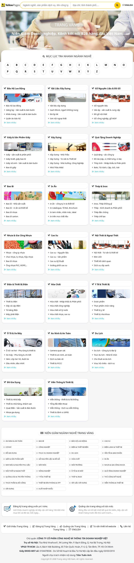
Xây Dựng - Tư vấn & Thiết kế (63, 159)
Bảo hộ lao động (16, 88)
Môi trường (76, 465)
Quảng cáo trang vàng (96, 506)
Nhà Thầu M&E (56, 167)
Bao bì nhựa (11, 212)
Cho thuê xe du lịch (102, 359)
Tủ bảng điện (12, 310)
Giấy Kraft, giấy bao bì (16, 159)
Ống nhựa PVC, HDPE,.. (16, 265)
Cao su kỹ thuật (57, 261)
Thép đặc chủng (101, 212)
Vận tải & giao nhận (113, 453)
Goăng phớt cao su (58, 265)
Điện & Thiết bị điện (17, 284)
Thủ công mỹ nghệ (112, 477)
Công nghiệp (44, 447)
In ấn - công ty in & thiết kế (62, 203)
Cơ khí (8, 447)
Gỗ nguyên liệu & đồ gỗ (108, 88)
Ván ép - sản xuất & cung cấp (107, 110)
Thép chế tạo (99, 216)
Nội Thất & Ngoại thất (106, 235)
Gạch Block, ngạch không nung (64, 110)
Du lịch (99, 333)
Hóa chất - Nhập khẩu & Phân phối (65, 301)
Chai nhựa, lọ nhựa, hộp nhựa (19, 256)
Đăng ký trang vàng (30, 506)
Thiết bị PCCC (56, 363)
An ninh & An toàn (61, 333)
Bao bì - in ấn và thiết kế (17, 208)
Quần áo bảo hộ (13, 118)
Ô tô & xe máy (14, 333)
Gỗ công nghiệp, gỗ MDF (105, 118)
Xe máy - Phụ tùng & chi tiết (18, 354)
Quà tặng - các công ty (104, 154)
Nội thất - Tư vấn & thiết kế (106, 252)
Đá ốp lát (54, 114)
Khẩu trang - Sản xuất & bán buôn (21, 114)
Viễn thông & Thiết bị (62, 382)
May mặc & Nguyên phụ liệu (18, 465)
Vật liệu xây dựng (60, 88)
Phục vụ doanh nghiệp (49, 453)
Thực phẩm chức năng (104, 305)
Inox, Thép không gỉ (103, 203)
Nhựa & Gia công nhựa (19, 235)
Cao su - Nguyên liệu (59, 252)
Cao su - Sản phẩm (58, 256)
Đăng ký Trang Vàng (46, 526)
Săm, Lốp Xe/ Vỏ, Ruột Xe (17, 359)
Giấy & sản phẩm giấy (18, 137)
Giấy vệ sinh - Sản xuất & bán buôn (22, 163)
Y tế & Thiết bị (102, 284)
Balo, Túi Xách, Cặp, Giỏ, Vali (106, 167)
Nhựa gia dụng (12, 412)
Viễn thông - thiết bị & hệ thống (64, 399)
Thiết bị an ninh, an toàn (61, 354)
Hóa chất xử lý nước (59, 310)
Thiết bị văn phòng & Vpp (50, 483)
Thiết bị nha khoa (102, 314)
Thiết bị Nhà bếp (13, 399)
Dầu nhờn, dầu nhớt (15, 363)
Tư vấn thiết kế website (105, 526)
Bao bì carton (12, 216)
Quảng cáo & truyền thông (18, 477)
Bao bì (10, 186)
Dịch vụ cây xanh (101, 265)
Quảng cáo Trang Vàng (74, 526)
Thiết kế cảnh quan (102, 261)
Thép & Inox (101, 186)
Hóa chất (56, 284)
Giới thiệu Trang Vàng (17, 526)
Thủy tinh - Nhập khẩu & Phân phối (110, 163)
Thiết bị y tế (99, 310)
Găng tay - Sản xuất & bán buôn (20, 110)
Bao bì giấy (11, 167)
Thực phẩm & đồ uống (16, 483)
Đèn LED (98, 256)
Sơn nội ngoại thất (58, 118)
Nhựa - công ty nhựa (15, 252)
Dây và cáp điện (13, 305)
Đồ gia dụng (13, 382)
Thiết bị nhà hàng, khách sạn (19, 403)
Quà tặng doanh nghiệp (108, 137)
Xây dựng (56, 137)
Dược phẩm (99, 301)
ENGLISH (128, 5)
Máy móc (42, 465)
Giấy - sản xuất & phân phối (18, 154)
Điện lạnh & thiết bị (113, 447)
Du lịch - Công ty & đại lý (105, 350)
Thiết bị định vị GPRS (59, 412)
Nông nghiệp (44, 471)
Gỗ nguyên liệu (101, 105)
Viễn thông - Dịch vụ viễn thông (64, 408)
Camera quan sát (57, 350)
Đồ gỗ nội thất (100, 114)
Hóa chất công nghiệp (60, 305)
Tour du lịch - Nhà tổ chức (105, 354)
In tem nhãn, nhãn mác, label (63, 212)
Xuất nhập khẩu (46, 488)
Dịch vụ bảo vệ (56, 359)
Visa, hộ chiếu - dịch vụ (104, 363)
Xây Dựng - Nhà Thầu (59, 154)
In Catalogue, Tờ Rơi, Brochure (63, 208)
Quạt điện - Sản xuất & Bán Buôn (21, 408)
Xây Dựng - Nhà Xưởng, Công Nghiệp (67, 163)
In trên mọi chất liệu (59, 216)
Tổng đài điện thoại (58, 403)
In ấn (54, 186)
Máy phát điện (12, 314)
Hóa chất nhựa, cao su (60, 314)
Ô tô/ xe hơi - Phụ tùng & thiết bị (20, 350)
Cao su (54, 235)
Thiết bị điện (11, 301)
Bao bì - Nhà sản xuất (15, 203)
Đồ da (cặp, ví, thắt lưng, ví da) (108, 159)
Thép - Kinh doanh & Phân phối (108, 208)
